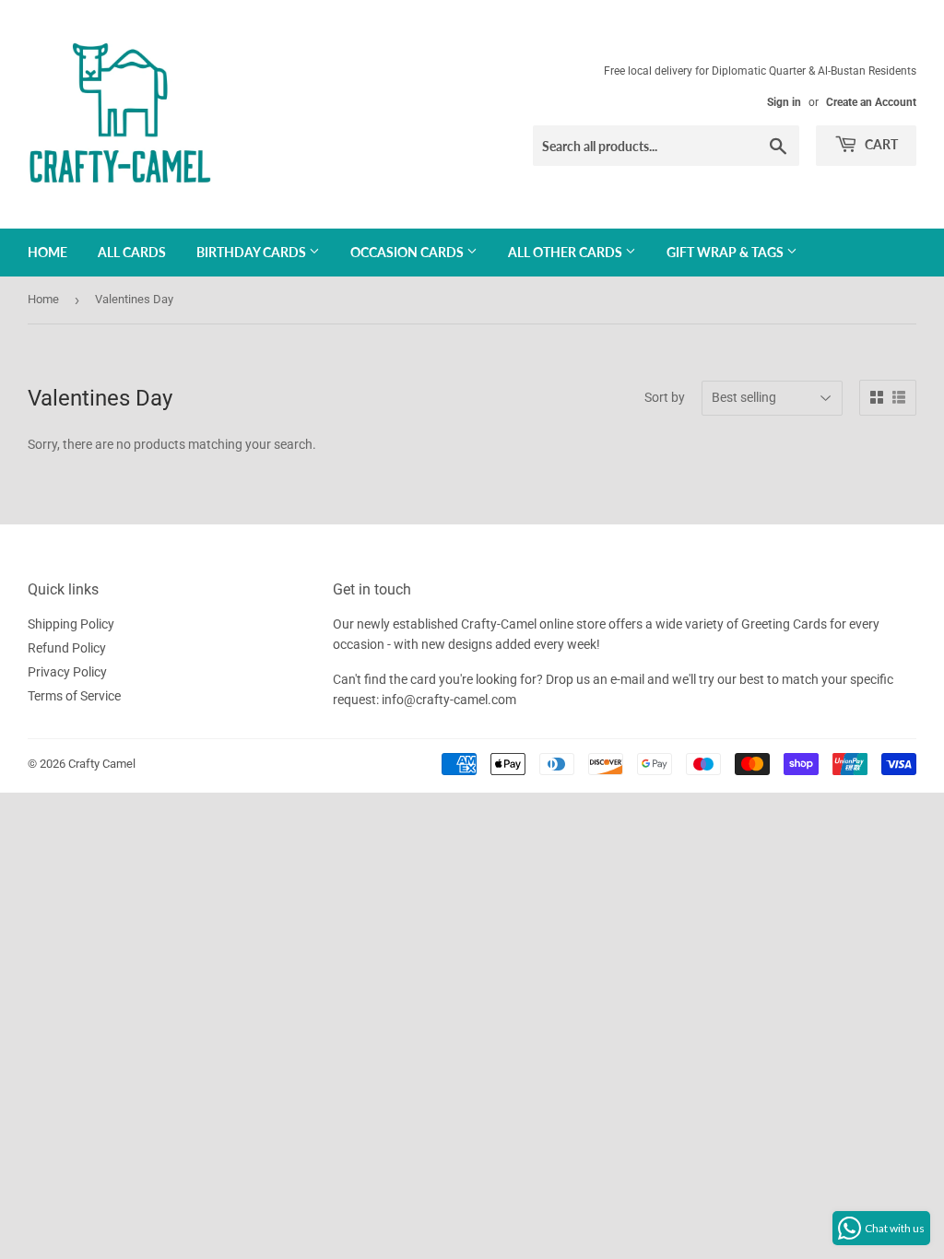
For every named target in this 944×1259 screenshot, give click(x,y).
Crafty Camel (102, 764)
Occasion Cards (408, 252)
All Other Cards (566, 252)
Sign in (784, 102)
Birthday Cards (252, 252)
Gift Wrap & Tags (726, 252)
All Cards (132, 252)
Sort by (664, 397)
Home (47, 252)
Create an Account (871, 102)
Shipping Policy (71, 624)
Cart (880, 144)
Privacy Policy (67, 672)
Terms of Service (74, 695)
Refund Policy (67, 648)
